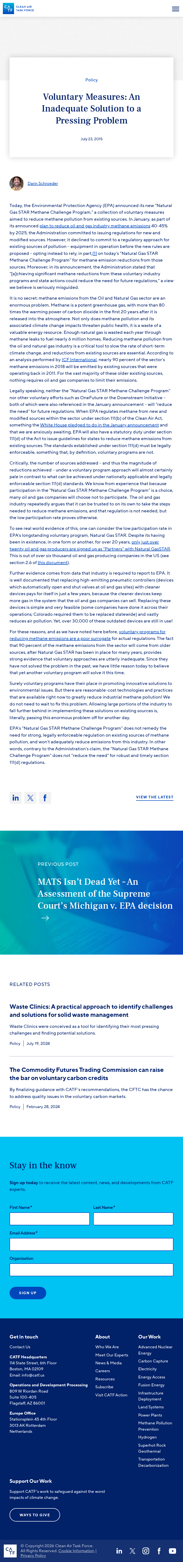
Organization (21, 1258)
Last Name (104, 1207)
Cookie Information (76, 1551)
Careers (102, 1371)
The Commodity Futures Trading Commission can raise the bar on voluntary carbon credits (87, 1074)
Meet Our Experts (111, 1355)
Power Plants (150, 1415)
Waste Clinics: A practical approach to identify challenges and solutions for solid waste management (91, 1011)
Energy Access (151, 1377)
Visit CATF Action (111, 1395)
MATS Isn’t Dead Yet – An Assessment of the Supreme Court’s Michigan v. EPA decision (105, 894)
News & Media (108, 1363)
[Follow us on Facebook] (159, 1551)
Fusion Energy (151, 1385)
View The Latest (155, 797)
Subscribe (104, 1387)
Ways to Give (35, 1515)
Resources (105, 1379)
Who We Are (107, 1347)
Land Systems (151, 1407)
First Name (21, 1207)
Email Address (23, 1233)
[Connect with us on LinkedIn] (119, 1551)
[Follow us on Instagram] (146, 1551)
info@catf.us (33, 1375)
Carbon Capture (153, 1361)
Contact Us (20, 1347)
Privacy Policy (33, 1555)
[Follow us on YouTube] (172, 1551)
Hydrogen (147, 1437)
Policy (91, 80)
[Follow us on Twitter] (132, 1551)
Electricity (147, 1369)
